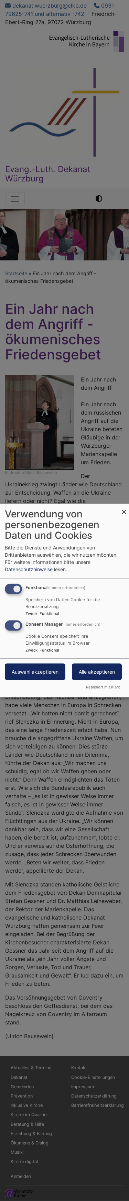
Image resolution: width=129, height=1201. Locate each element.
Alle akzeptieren (97, 672)
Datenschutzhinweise (29, 569)
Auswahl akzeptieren (35, 672)
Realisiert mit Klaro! (103, 686)
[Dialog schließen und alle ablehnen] (124, 508)
